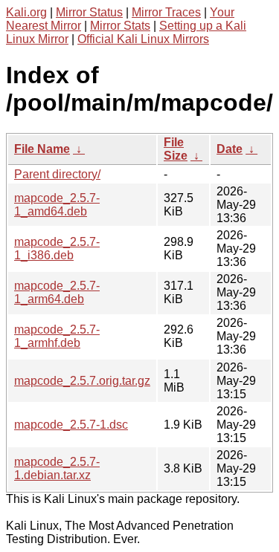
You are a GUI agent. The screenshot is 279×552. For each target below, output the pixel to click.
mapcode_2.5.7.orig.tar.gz (82, 380)
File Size (175, 149)
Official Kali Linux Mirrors (143, 39)
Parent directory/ (57, 174)
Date (230, 149)
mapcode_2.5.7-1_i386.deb (57, 249)
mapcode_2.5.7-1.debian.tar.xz (57, 468)
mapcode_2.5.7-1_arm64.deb (57, 292)
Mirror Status (89, 12)
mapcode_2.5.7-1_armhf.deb (57, 336)
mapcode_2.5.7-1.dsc (71, 424)
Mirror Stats (120, 25)
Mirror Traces (166, 12)
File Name (42, 149)
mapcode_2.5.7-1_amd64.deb (57, 205)
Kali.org (26, 12)
